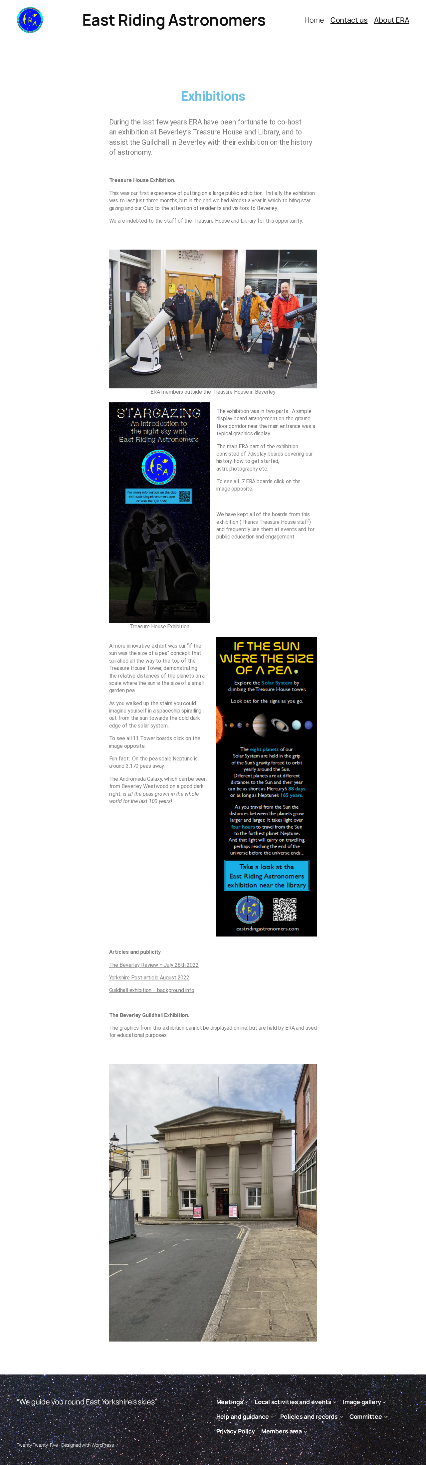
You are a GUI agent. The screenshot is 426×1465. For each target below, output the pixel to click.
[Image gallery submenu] (384, 1402)
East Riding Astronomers (174, 19)
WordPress (103, 1445)
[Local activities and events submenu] (334, 1402)
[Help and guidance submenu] (272, 1416)
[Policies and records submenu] (341, 1416)
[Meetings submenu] (246, 1402)
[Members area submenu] (305, 1431)
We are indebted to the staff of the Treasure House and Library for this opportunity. (206, 221)
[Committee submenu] (385, 1416)
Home (314, 20)
